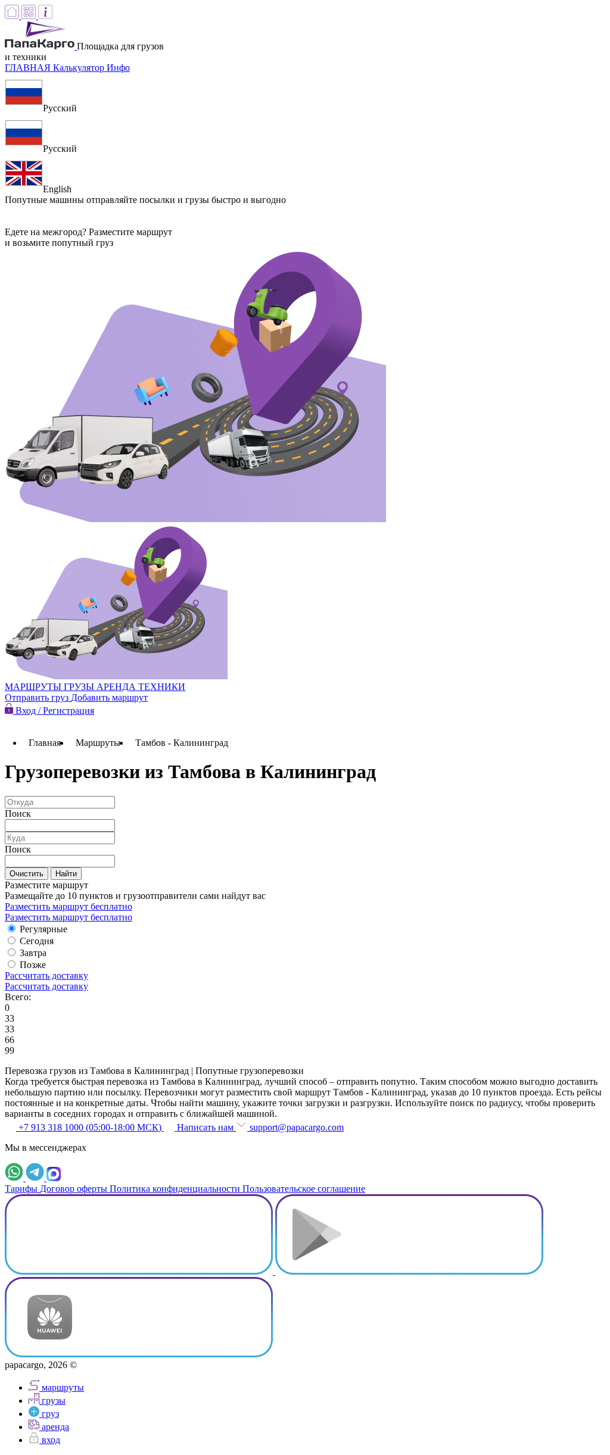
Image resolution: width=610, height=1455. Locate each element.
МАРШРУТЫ (34, 687)
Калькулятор (80, 68)
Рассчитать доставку (46, 975)
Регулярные (43, 929)
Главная (45, 743)
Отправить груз (38, 697)
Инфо (118, 68)
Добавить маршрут (109, 697)
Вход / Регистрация (53, 710)
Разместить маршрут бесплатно (68, 906)
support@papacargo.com (295, 1127)
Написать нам (205, 1127)
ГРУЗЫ (80, 687)
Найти (66, 873)
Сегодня (37, 941)
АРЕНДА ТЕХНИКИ (141, 687)
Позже (33, 965)
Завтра (33, 953)
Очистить (26, 873)
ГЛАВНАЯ (29, 68)
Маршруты (98, 743)
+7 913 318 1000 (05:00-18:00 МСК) (90, 1127)
